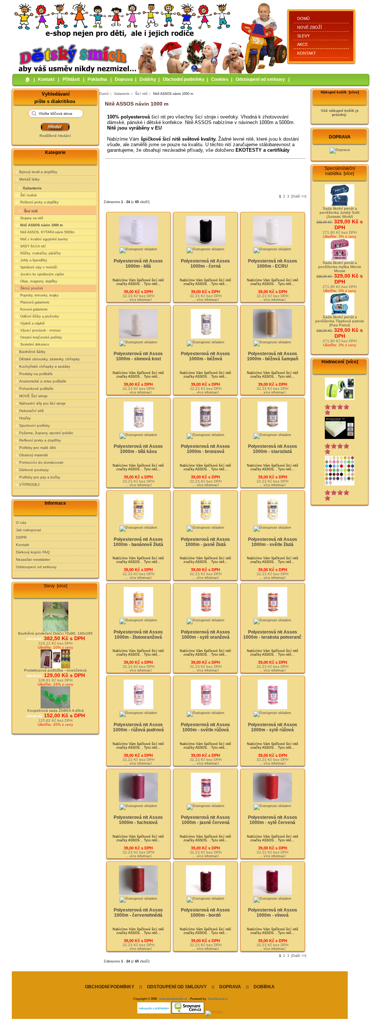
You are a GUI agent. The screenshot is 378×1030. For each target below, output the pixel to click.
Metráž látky (29, 179)
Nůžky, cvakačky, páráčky (40, 253)
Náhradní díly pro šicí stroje (42, 403)
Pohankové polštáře (36, 389)
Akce (302, 44)
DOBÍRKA (264, 986)
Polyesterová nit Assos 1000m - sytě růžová (272, 727)
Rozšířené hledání (55, 136)
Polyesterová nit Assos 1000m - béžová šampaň (272, 356)
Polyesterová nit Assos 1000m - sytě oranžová (205, 634)
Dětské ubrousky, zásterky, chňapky (49, 359)
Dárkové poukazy (34, 470)
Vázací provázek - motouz (40, 330)
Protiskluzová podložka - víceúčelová (55, 670)
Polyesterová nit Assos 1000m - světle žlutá (272, 542)
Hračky (25, 418)
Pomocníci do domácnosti (41, 462)
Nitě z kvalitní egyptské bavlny (43, 239)
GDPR (21, 537)
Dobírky (148, 79)
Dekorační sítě (31, 411)
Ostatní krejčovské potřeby (40, 337)
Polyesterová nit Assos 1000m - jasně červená (205, 820)
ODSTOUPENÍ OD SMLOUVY (177, 986)
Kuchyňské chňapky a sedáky (44, 366)
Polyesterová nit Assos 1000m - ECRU (272, 263)
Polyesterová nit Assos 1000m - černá (205, 263)
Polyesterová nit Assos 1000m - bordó (205, 912)
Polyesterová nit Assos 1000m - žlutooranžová (138, 634)
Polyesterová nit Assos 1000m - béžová (205, 356)
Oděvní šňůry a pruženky (39, 316)
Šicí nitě (141, 94)
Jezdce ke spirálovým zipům (41, 274)
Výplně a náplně (32, 323)
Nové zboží (309, 27)
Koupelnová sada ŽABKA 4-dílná (55, 710)
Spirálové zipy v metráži (38, 267)
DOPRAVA (230, 986)
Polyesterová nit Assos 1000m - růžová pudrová (138, 727)
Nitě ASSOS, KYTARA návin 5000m (47, 232)
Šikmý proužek (31, 288)
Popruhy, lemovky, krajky (39, 295)
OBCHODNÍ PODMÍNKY (109, 986)
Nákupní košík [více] (340, 92)
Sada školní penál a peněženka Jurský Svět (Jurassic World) (340, 212)
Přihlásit (71, 79)
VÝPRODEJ (29, 485)
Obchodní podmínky (184, 79)
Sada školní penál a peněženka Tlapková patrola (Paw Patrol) (339, 321)
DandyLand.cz (218, 998)
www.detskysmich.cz (173, 998)
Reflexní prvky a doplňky (39, 202)
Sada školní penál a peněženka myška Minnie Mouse (339, 267)
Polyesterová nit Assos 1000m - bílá (138, 263)
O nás (21, 523)
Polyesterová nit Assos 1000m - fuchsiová (138, 820)
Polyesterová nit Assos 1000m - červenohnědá (138, 912)
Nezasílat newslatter (33, 559)
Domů (303, 18)
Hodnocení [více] (340, 361)
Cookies (219, 79)
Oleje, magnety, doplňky (38, 281)
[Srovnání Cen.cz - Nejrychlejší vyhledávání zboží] (188, 1012)
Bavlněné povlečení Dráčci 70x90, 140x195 (55, 633)
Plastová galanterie (34, 302)
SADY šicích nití (32, 246)
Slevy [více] (55, 585)
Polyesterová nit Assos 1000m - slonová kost (138, 356)
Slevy (303, 36)
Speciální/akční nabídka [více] (339, 171)
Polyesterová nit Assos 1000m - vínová (272, 912)
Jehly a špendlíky (33, 260)
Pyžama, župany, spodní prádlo (46, 433)
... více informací (138, 300)
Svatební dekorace (34, 344)
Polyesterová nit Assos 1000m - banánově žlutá (138, 542)
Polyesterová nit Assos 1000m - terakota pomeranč (272, 634)
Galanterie (122, 94)
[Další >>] (298, 196)
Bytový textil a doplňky (38, 172)
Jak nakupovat (28, 530)
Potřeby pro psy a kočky (39, 477)
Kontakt (306, 53)
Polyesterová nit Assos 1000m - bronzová (205, 449)
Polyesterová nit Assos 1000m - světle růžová (205, 727)
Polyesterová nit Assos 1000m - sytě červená (272, 820)
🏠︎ (27, 79)
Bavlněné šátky (32, 352)
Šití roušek (28, 195)
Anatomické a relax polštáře (42, 381)
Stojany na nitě (31, 218)
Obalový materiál (33, 455)
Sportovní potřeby (34, 425)
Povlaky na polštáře (36, 374)
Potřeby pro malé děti (37, 448)
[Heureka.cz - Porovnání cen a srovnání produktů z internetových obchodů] (154, 1012)
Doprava (124, 79)
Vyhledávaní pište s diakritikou (54, 97)
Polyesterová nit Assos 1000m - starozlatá (272, 449)
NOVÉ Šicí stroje (33, 396)
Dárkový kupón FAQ (33, 552)
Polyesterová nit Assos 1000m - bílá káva (138, 449)
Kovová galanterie (33, 309)
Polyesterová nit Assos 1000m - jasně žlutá (205, 542)
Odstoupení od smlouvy (260, 79)
